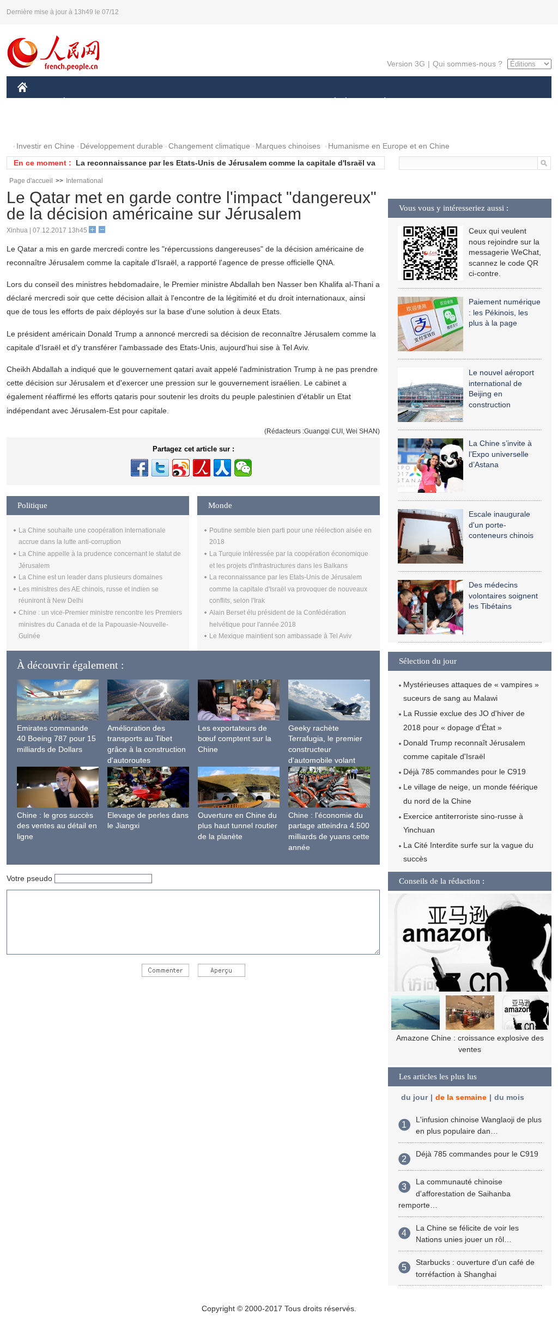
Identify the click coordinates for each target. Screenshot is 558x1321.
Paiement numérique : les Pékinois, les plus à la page (505, 312)
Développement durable (121, 146)
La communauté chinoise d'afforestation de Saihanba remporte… (454, 1193)
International (84, 181)
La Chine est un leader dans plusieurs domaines (90, 577)
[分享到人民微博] (201, 467)
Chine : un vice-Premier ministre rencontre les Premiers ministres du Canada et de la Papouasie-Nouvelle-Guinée (100, 624)
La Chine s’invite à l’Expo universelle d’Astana (500, 454)
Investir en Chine (45, 146)
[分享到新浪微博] (181, 467)
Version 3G (406, 63)
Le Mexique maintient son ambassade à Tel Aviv (280, 636)
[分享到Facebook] (139, 467)
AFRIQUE (181, 102)
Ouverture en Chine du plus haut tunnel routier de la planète (237, 826)
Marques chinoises (288, 146)
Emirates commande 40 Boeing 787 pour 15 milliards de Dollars (56, 739)
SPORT (423, 102)
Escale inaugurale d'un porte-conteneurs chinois (501, 525)
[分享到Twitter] (160, 467)
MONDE (135, 102)
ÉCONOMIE (84, 102)
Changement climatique (209, 146)
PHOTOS (40, 124)
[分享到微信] (243, 467)
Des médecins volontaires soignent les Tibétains (503, 595)
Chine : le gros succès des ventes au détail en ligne (57, 826)
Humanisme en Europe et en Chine (389, 146)
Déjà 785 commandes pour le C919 (464, 771)
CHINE (36, 102)
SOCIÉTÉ (330, 102)
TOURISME (470, 102)
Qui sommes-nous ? (467, 63)
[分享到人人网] (222, 467)
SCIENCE (230, 102)
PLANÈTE (379, 102)
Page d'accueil (31, 181)
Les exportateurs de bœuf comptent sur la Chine (234, 739)
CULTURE (280, 102)
